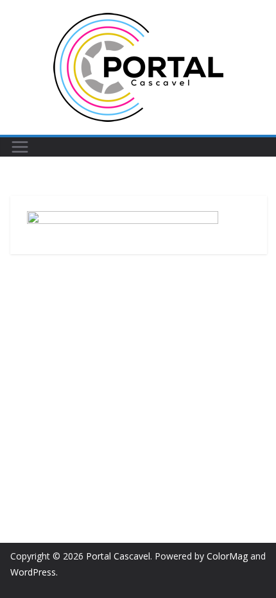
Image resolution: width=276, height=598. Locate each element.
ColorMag (227, 556)
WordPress (33, 572)
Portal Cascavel (118, 556)
